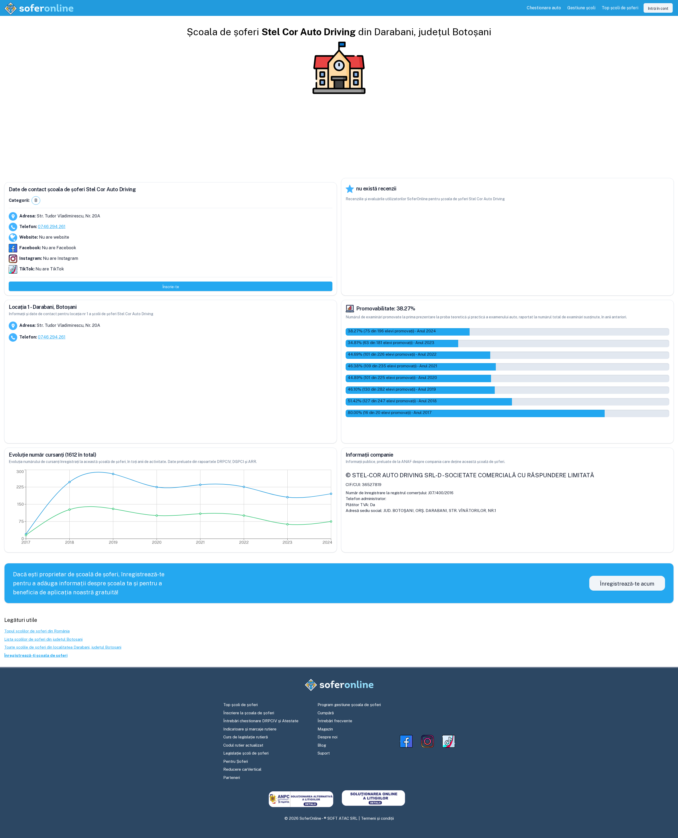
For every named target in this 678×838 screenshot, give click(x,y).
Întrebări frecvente (335, 721)
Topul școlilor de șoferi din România (37, 631)
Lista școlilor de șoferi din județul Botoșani (43, 639)
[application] (170, 508)
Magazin (325, 729)
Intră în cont (658, 8)
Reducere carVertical (242, 769)
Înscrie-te (170, 287)
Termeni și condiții (377, 818)
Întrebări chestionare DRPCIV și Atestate (260, 721)
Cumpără (326, 713)
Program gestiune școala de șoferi (349, 704)
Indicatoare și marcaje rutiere (249, 729)
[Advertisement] (339, 136)
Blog (322, 745)
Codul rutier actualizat (243, 745)
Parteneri (231, 777)
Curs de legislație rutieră (245, 737)
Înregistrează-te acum (627, 584)
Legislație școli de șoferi (246, 753)
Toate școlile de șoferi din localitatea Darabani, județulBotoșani (62, 647)
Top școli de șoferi (240, 704)
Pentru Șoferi (235, 761)
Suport (324, 753)
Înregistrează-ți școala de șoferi (36, 655)
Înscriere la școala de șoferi (248, 713)
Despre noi (327, 737)
